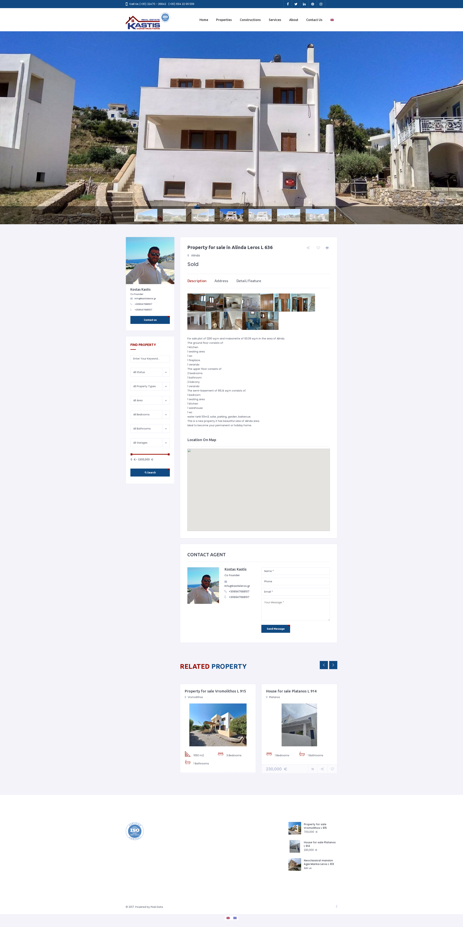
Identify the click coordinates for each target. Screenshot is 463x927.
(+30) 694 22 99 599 (181, 4)
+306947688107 (239, 591)
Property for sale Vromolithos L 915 (215, 691)
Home (203, 20)
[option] (231, 127)
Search (151, 472)
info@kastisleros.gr (237, 586)
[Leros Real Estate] (148, 19)
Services (275, 20)
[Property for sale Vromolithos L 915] (218, 724)
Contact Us (314, 20)
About (293, 20)
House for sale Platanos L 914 (291, 691)
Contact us (150, 319)
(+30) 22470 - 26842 (152, 4)
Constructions (250, 20)
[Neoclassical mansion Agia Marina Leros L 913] (294, 864)
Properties (224, 20)
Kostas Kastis (235, 569)
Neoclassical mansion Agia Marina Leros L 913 (319, 862)
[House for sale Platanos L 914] (299, 724)
